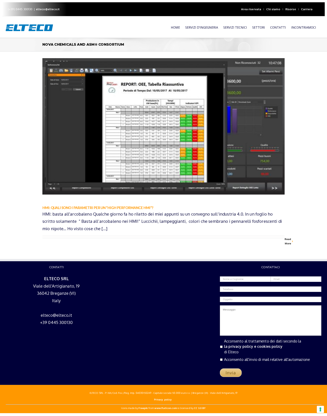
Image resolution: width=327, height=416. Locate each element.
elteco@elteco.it (48, 9)
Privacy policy (163, 399)
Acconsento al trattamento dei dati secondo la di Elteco (262, 346)
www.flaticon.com (165, 408)
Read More (288, 241)
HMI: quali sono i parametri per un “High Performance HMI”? (97, 208)
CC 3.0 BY (200, 408)
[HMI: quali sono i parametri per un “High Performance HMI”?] (163, 126)
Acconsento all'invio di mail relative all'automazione (267, 359)
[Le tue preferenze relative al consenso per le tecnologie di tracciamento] (320, 409)
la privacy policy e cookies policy (253, 346)
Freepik (143, 408)
